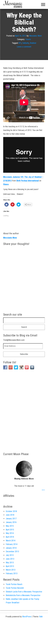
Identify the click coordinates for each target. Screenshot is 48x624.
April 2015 (10, 529)
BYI (20, 43)
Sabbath (25, 43)
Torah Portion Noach (14, 584)
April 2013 (10, 566)
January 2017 (11, 518)
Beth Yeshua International (28, 180)
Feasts (28, 39)
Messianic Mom (35, 36)
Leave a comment (24, 46)
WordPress (26, 616)
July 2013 (10, 555)
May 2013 (10, 562)
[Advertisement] (13, 410)
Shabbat (33, 43)
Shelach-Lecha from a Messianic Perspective (24, 591)
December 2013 (12, 551)
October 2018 (11, 511)
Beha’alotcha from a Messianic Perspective (23, 595)
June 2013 (10, 559)
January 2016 (11, 522)
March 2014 (10, 540)
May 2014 (10, 533)
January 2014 (11, 548)
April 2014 (10, 537)
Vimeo (6, 184)
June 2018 (10, 515)
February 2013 (11, 573)
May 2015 (10, 526)
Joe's (43, 490)
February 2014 (11, 544)
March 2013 (10, 570)
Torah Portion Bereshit (15, 588)
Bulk (41, 616)
